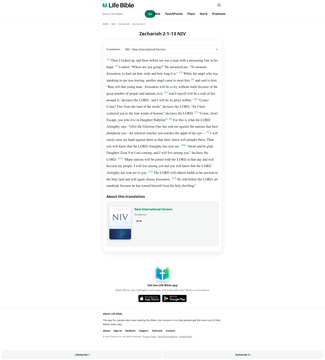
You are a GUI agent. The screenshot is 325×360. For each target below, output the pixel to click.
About (106, 330)
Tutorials (157, 330)
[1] (108, 59)
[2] (116, 65)
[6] (195, 99)
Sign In (118, 330)
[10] (183, 145)
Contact (170, 330)
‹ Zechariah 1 (82, 354)
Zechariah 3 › (243, 354)
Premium (218, 14)
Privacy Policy (149, 336)
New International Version (153, 209)
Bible (156, 14)
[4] (192, 79)
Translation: (113, 49)
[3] (180, 72)
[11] (120, 158)
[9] (207, 132)
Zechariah (123, 24)
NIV (113, 24)
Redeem (130, 330)
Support (143, 330)
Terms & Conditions (167, 336)
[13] (174, 178)
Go (150, 14)
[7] (196, 112)
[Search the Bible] (219, 5)
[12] (150, 171)
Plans (191, 14)
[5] (165, 92)
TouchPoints (174, 14)
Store (203, 14)
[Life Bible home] (118, 5)
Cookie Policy (185, 336)
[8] (170, 118)
